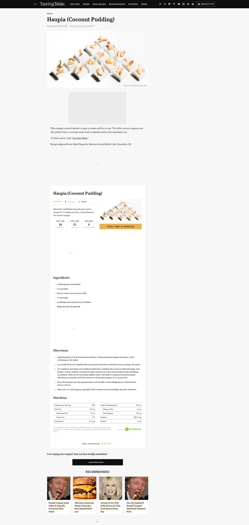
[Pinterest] (174, 4)
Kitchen (133, 4)
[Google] (188, 4)
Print (84, 202)
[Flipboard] (169, 4)
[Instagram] (183, 4)
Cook (144, 4)
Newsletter (207, 4)
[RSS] (193, 4)
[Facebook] (160, 4)
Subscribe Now (96, 462)
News (86, 4)
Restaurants (117, 4)
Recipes (75, 4)
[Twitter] (165, 4)
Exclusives (99, 4)
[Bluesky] (179, 4)
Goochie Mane (79, 138)
